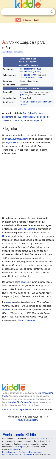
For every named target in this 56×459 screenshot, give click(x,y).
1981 (35, 74)
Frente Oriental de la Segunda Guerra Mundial (36, 103)
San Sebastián (26, 71)
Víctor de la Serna (26, 228)
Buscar (51, 12)
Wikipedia (22, 446)
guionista (23, 94)
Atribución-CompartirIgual (22, 402)
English (36, 20)
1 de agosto (25, 74)
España (37, 71)
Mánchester (25, 77)
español (38, 120)
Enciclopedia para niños (12, 51)
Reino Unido (36, 77)
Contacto (28, 454)
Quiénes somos (35, 452)
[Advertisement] (28, 30)
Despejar (45, 11)
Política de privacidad (11, 454)
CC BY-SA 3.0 (46, 438)
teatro (10, 302)
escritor (18, 120)
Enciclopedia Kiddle (19, 434)
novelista (25, 281)
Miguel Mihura (13, 142)
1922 (39, 68)
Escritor (23, 91)
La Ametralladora (19, 138)
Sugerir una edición (27, 419)
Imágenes (27, 20)
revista (7, 138)
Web (18, 20)
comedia (6, 309)
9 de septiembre (27, 68)
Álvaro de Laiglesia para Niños (17, 409)
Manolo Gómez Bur (27, 320)
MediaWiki (17, 449)
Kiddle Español (8, 452)
